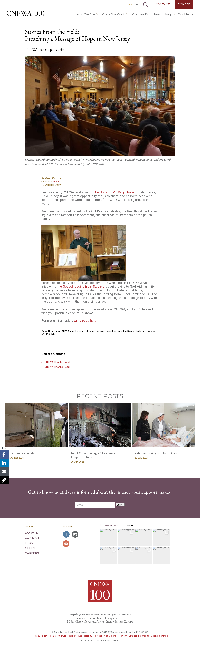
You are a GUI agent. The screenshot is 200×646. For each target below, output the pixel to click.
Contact (163, 4)
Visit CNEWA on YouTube (66, 544)
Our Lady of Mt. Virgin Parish (115, 192)
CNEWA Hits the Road (57, 362)
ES (136, 4)
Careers (32, 553)
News (56, 181)
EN (131, 4)
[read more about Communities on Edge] (36, 425)
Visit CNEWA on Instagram (75, 534)
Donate (184, 4)
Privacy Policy (40, 636)
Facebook (4, 454)
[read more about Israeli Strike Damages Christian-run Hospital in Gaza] (100, 425)
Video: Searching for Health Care (156, 453)
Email (4, 471)
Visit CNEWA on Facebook (66, 534)
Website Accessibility (80, 636)
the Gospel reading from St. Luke (80, 286)
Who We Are (85, 14)
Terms (116, 640)
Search (145, 4)
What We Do (140, 14)
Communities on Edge (21, 453)
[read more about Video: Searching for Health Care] (163, 425)
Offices (31, 548)
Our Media (185, 14)
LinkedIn (4, 463)
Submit (120, 505)
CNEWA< (25, 13)
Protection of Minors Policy (109, 636)
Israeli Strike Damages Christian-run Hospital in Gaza (94, 455)
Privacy (108, 640)
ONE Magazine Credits (137, 636)
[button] (109, 538)
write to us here (85, 321)
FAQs (29, 543)
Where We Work (113, 14)
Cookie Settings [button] (159, 636)
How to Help (163, 14)
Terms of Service (58, 636)
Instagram (125, 525)
